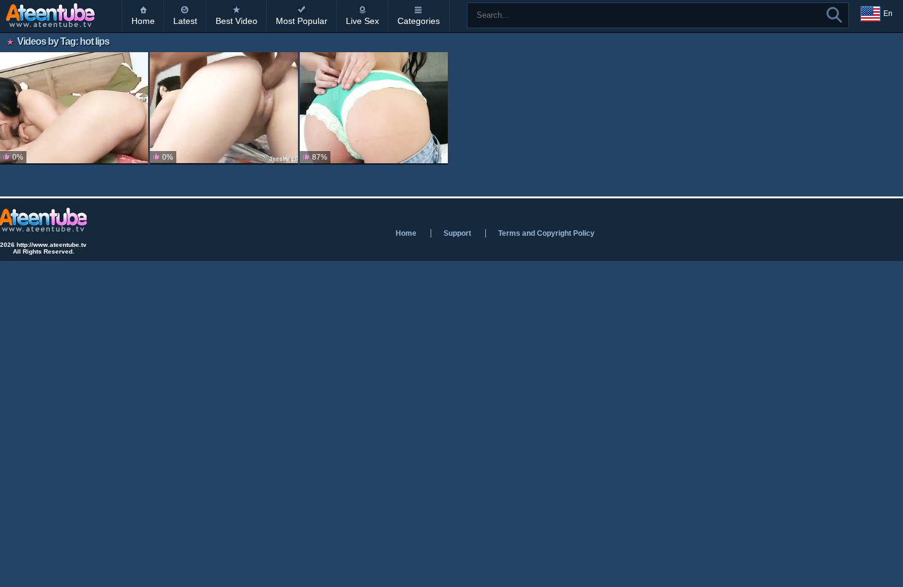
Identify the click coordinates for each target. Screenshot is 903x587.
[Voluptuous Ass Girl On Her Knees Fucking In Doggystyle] (74, 108)
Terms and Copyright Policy (546, 233)
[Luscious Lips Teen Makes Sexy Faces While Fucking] (374, 108)
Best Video (236, 21)
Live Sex (362, 21)
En (888, 13)
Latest (185, 21)
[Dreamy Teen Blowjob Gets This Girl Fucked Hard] (224, 108)
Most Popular (301, 21)
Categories (418, 21)
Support (457, 233)
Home (143, 21)
